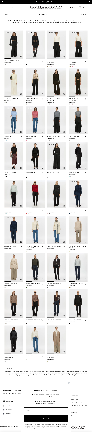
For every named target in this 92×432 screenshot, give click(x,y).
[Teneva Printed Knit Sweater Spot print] (26, 103)
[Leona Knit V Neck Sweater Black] (47, 177)
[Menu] (8, 7)
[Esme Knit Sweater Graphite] (28, 213)
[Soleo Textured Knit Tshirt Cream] (69, 66)
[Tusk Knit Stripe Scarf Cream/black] (47, 249)
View (6, 14)
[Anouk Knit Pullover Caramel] (69, 287)
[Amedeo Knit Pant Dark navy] (5, 249)
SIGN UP (46, 419)
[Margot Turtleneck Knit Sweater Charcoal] (5, 361)
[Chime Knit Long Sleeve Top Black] (26, 177)
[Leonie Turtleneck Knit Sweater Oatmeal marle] (69, 251)
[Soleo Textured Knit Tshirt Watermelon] (72, 66)
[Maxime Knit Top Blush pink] (5, 140)
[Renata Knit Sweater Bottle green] (26, 287)
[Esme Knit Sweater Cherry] (26, 213)
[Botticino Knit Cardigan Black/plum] (26, 323)
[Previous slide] (6, 44)
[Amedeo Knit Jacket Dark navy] (69, 213)
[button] (84, 14)
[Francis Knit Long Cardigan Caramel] (47, 361)
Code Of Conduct (71, 412)
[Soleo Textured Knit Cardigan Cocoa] (47, 66)
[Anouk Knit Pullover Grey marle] (70, 287)
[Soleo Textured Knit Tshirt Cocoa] (70, 66)
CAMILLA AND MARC (72, 396)
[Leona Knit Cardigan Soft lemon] (5, 102)
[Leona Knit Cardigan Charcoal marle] (6, 102)
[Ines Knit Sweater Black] (70, 176)
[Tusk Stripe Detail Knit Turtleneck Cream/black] (26, 251)
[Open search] (12, 7)
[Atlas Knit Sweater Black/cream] (69, 323)
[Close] (86, 2)
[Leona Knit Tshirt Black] (70, 140)
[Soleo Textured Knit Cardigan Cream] (49, 66)
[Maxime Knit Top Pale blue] (6, 140)
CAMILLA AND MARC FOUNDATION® (76, 405)
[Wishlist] (80, 7)
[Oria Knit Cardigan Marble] (26, 359)
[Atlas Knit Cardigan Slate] (47, 287)
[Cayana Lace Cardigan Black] (5, 64)
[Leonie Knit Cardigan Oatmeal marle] (5, 287)
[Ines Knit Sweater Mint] (69, 176)
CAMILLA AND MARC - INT (8, 426)
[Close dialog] (69, 383)
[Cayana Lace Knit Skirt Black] (26, 64)
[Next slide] (21, 44)
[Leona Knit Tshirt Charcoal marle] (69, 140)
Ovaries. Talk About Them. (74, 402)
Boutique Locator (72, 399)
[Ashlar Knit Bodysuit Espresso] (47, 323)
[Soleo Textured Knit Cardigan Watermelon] (51, 66)
